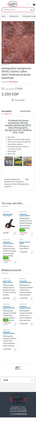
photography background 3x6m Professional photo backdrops (16, 184)
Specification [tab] (25, 111)
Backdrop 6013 (9, 181)
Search (31, 9)
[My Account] (29, 4)
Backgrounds (14, 16)
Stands (21, 239)
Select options (14, 298)
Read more (14, 233)
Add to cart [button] (31, 234)
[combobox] (15, 9)
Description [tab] (7, 111)
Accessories (6, 211)
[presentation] (33, 368)
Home (3, 16)
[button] (33, 23)
